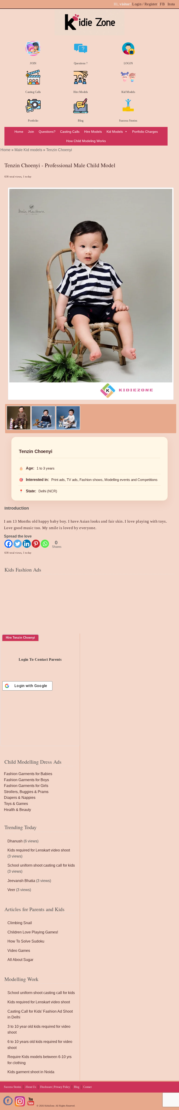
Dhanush (15, 841)
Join (31, 131)
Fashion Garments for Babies (28, 774)
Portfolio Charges (145, 131)
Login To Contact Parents (40, 659)
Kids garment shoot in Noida (30, 1072)
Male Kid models (28, 150)
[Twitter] (18, 544)
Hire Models (80, 92)
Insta (171, 4)
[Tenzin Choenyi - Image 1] (18, 429)
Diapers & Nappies (19, 798)
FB (162, 4)
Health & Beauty (17, 810)
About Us (30, 1087)
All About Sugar (20, 960)
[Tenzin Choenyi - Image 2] (43, 429)
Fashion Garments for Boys (26, 780)
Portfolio (33, 120)
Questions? (47, 131)
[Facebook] (8, 544)
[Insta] (20, 1105)
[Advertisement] (89, 604)
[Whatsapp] (45, 544)
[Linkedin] (27, 544)
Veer (11, 890)
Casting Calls (33, 92)
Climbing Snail (19, 923)
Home (18, 131)
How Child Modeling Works (86, 141)
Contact (87, 1087)
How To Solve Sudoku (25, 941)
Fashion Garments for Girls (26, 786)
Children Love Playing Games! (32, 932)
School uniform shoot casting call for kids (41, 865)
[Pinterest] (36, 544)
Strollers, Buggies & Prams (26, 792)
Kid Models (128, 92)
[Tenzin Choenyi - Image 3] (68, 429)
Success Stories (128, 120)
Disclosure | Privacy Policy (55, 1087)
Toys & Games (16, 804)
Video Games (18, 951)
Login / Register (144, 4)
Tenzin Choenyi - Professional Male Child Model (59, 165)
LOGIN (128, 63)
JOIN (33, 63)
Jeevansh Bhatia (21, 881)
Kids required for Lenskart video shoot (38, 850)
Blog (80, 120)
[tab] (20, 637)
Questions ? (81, 63)
